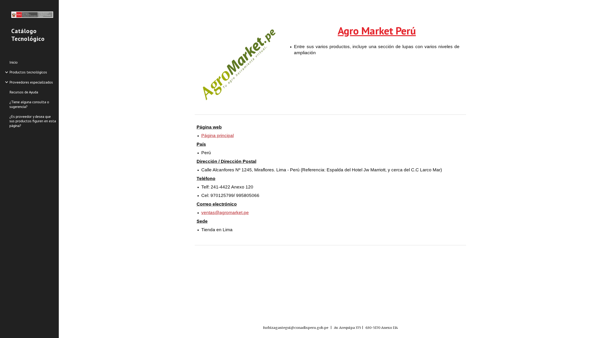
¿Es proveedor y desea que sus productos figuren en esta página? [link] (32, 121)
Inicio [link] (13, 62)
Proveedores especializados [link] (31, 82)
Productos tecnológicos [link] (28, 72)
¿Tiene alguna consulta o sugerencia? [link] (29, 104)
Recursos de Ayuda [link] (23, 92)
